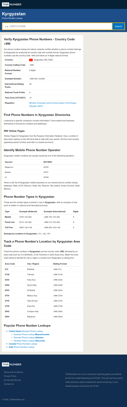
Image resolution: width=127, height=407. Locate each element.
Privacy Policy (10, 376)
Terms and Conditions (13, 372)
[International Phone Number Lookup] (11, 4)
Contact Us (9, 384)
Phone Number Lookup (23, 343)
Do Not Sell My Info (12, 380)
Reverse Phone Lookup (26, 331)
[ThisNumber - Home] (11, 365)
